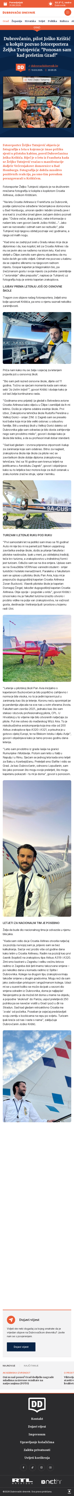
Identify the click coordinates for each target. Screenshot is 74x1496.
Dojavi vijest (21, 1346)
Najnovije (9, 1365)
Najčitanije (31, 1365)
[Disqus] (37, 1172)
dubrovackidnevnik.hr (44, 65)
